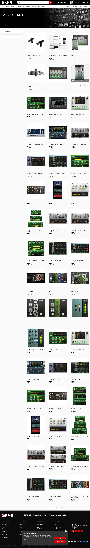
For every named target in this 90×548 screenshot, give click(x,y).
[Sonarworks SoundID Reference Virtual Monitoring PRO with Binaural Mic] (58, 42)
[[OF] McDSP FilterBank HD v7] (80, 396)
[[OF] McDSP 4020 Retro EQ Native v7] (36, 338)
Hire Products (39, 530)
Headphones (27, 6)
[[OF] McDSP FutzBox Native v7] (36, 190)
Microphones (21, 6)
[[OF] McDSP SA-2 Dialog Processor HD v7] (80, 338)
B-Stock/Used (14, 6)
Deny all (60, 538)
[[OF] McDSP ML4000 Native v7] (58, 161)
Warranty (21, 528)
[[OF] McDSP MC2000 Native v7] (80, 161)
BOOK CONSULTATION (63, 2)
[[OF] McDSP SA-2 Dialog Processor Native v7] (80, 103)
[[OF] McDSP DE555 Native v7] (80, 190)
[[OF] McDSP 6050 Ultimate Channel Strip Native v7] (58, 278)
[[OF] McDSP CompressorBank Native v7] (36, 218)
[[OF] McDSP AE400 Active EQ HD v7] (36, 484)
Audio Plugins (15, 9)
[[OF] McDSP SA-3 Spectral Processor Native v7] (58, 103)
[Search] (50, 2)
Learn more (26, 539)
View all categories (5, 537)
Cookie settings (60, 534)
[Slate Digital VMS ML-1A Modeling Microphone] (36, 73)
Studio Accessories (41, 6)
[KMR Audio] (7, 2)
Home (4, 9)
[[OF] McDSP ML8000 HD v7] (58, 367)
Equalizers (4, 527)
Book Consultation (40, 524)
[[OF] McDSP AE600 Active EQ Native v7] (80, 248)
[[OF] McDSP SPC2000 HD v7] (58, 338)
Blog (38, 527)
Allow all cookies (60, 541)
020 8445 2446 (78, 2)
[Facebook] (76, 531)
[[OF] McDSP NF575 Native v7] (80, 132)
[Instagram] (73, 531)
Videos (81, 6)
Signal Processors (5, 530)
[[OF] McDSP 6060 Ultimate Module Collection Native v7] (36, 278)
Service (21, 524)
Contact (85, 6)
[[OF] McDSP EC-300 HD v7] (36, 425)
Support (21, 530)
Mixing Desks (4, 534)
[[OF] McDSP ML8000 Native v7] (36, 161)
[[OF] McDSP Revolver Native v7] (36, 132)
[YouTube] (79, 531)
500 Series (4, 524)
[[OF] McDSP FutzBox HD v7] (58, 396)
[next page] (62, 507)
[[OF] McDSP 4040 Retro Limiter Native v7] (80, 308)
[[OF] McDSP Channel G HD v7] (58, 454)
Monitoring (34, 6)
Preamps (3, 528)
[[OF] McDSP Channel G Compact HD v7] (36, 454)
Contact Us (56, 530)
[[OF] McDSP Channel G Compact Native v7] (58, 218)
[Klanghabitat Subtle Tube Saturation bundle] (80, 42)
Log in (56, 524)
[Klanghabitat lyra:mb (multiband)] (58, 73)
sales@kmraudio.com (75, 527)
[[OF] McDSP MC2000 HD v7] (36, 396)
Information (75, 6)
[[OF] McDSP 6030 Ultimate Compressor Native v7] (36, 308)
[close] (66, 531)
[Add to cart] (44, 50)
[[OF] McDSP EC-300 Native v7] (58, 190)
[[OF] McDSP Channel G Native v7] (80, 218)
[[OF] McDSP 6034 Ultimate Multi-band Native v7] (80, 278)
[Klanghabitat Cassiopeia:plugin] (80, 73)
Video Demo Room (40, 528)
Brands (7, 6)
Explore (68, 6)
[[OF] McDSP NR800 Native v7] (58, 132)
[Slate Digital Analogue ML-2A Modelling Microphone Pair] (36, 42)
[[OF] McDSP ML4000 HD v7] (80, 367)
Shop (3, 6)
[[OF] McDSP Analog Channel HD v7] (80, 454)
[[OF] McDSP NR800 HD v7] (36, 367)
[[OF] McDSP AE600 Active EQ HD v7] (58, 484)
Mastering (3, 531)
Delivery (21, 527)
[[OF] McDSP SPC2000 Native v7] (36, 103)
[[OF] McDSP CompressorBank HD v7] (80, 425)
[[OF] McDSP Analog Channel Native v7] (36, 248)
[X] (82, 531)
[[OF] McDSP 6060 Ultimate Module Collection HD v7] (80, 484)
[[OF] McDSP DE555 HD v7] (58, 425)
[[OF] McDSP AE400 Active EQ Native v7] (58, 248)
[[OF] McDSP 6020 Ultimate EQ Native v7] (58, 308)
